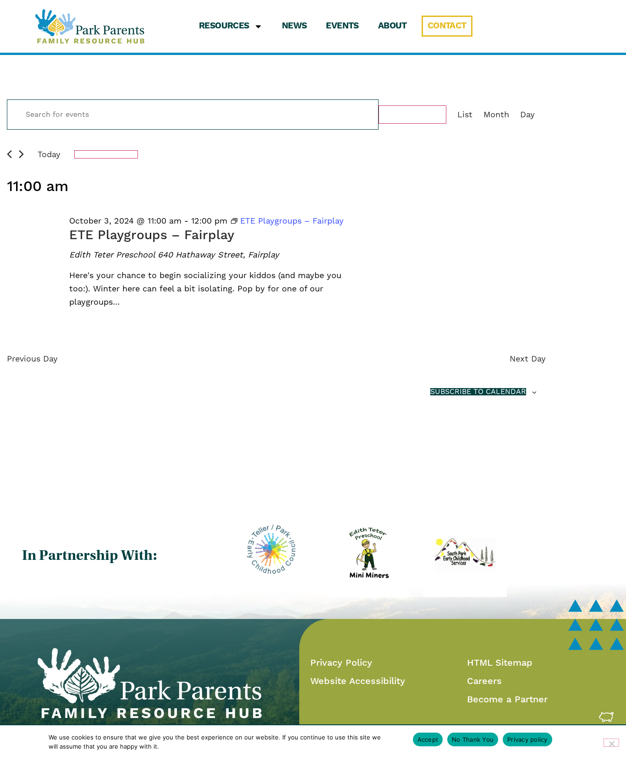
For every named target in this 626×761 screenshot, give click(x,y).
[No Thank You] (611, 743)
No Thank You (473, 739)
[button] (89, 26)
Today (49, 154)
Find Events (412, 114)
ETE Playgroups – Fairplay (151, 235)
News (294, 26)
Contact (447, 26)
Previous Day (32, 358)
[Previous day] (9, 154)
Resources (224, 26)
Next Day (528, 358)
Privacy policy (527, 739)
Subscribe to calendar (478, 391)
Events (342, 26)
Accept (428, 739)
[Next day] (21, 154)
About (392, 26)
